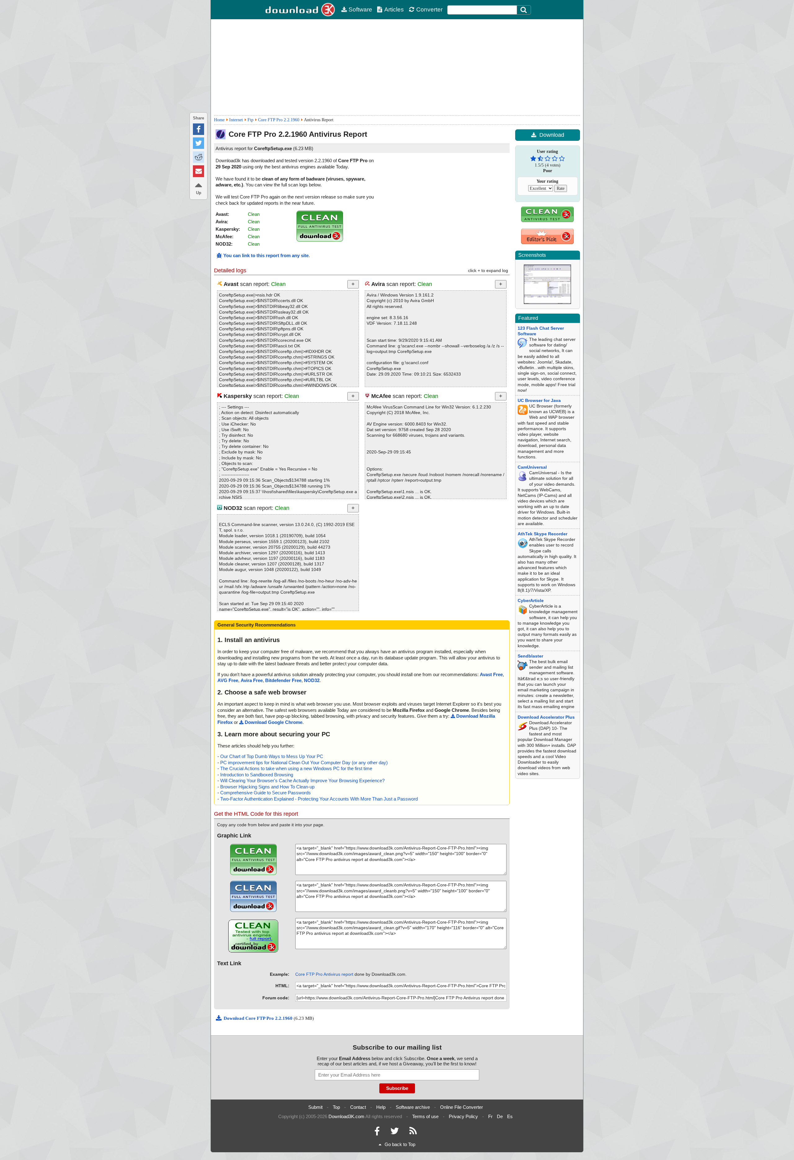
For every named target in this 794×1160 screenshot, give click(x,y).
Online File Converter (461, 1107)
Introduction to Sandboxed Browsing (256, 774)
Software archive (413, 1107)
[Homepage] (300, 9)
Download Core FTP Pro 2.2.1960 (259, 1018)
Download (551, 135)
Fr (490, 1116)
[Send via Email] (198, 171)
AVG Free (227, 680)
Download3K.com (346, 1116)
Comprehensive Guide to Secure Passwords (265, 792)
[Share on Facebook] (198, 129)
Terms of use (425, 1116)
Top (336, 1107)
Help (381, 1107)
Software (360, 9)
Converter (429, 9)
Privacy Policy (463, 1116)
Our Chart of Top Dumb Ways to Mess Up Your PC (271, 756)
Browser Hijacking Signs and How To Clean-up (267, 786)
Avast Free (491, 674)
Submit (315, 1107)
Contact (358, 1107)
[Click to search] (524, 10)
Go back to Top (400, 1144)
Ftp (250, 120)
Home (219, 120)
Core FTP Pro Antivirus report (324, 974)
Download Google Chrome (273, 722)
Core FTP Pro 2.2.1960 (278, 120)
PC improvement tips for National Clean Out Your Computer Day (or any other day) (304, 762)
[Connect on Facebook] (377, 1132)
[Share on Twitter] (198, 143)
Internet (236, 120)
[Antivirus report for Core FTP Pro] (320, 240)
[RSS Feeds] (413, 1132)
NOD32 (311, 680)
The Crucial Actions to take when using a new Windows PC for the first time (296, 768)
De (500, 1116)
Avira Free (252, 680)
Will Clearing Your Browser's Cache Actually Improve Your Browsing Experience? (302, 780)
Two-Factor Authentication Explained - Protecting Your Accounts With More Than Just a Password (319, 798)
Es (510, 1116)
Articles (394, 9)
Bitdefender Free (283, 680)
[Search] (524, 10)
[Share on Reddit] (198, 157)
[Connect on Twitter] (394, 1132)
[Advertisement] (397, 67)
